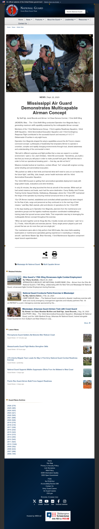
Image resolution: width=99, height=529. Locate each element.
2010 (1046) (12, 444)
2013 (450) (11, 437)
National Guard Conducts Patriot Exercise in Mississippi (48, 293)
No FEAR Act (49, 481)
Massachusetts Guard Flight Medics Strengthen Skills (27, 346)
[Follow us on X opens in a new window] (34, 502)
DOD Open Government (49, 475)
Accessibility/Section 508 (50, 484)
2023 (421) (11, 413)
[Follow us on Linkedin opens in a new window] (40, 502)
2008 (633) (11, 449)
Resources (83, 19)
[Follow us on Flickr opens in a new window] (53, 502)
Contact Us (22, 23)
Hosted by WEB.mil (34, 516)
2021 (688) (11, 417)
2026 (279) (11, 405)
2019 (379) (11, 422)
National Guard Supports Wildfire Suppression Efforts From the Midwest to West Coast (40, 369)
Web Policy (50, 470)
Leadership (69, 19)
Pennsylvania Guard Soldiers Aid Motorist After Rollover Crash (31, 335)
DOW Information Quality (49, 473)
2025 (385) (11, 408)
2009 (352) (11, 446)
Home (20, 19)
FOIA (50, 479)
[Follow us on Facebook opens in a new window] (59, 502)
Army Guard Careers (49, 488)
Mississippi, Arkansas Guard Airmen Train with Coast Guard (49, 308)
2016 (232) (11, 429)
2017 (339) (11, 427)
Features (38, 19)
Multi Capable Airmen (51, 264)
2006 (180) (11, 453)
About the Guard (53, 19)
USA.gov (50, 493)
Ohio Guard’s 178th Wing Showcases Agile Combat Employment (52, 277)
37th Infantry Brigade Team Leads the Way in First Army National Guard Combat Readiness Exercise (42, 359)
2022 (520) (11, 415)
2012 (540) (11, 439)
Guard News (11, 338)
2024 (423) (11, 410)
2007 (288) (11, 451)
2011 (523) (11, 441)
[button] (52, 2)
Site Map (50, 463)
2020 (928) (11, 420)
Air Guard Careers (49, 491)
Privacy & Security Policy (50, 466)
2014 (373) (11, 434)
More (86, 323)
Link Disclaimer (49, 468)
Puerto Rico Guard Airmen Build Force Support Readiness (29, 381)
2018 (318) (11, 425)
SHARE (45, 258)
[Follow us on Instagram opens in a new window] (65, 502)
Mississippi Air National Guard (28, 264)
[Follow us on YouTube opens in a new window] (46, 502)
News (28, 19)
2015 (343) (11, 432)
